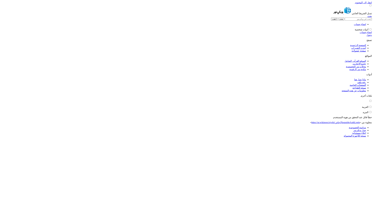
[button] (361, 13)
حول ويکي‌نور (359, 130)
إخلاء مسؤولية (359, 133)
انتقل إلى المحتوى (363, 2)
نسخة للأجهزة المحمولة (355, 136)
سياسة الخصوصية (357, 127)
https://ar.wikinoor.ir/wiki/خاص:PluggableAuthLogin (335, 122)
